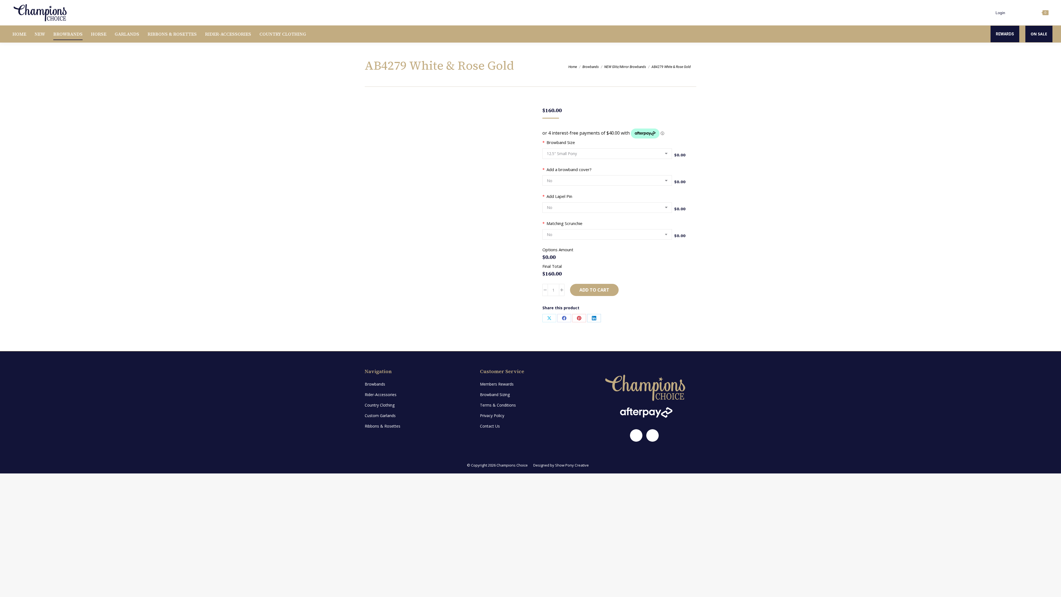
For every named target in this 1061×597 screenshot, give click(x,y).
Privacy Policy (492, 415)
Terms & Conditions (498, 405)
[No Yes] (607, 181)
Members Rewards (497, 384)
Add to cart (594, 290)
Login (1000, 13)
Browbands (375, 384)
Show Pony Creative (572, 465)
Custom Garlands (380, 415)
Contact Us (490, 426)
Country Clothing (380, 405)
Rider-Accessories (380, 394)
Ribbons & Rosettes (382, 426)
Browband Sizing (495, 394)
